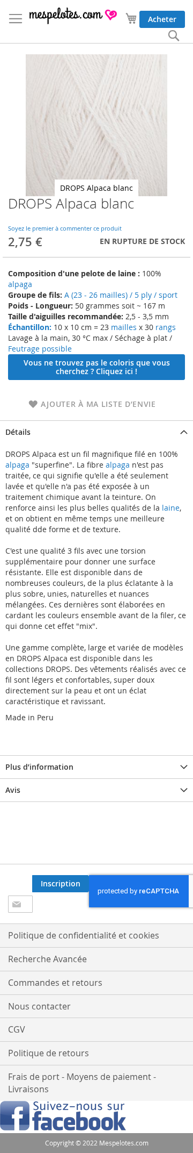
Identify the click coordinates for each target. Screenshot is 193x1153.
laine (170, 508)
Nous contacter (39, 1006)
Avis (12, 790)
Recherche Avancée (47, 959)
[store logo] (73, 16)
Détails (18, 432)
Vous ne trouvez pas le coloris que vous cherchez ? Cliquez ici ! (97, 366)
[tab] (96, 431)
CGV (16, 1029)
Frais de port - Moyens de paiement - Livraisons (82, 1083)
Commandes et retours (55, 983)
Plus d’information (39, 767)
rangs (164, 327)
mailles (123, 327)
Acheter (162, 19)
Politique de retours (48, 1053)
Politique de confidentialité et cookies (83, 935)
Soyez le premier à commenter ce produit (65, 228)
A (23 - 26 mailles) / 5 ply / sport (120, 295)
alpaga (20, 284)
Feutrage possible (40, 348)
